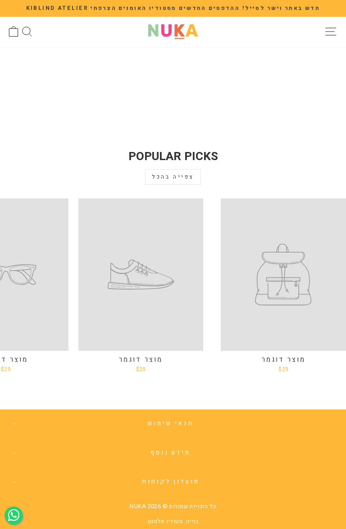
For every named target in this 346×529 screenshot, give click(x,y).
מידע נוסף (171, 452)
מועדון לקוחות (171, 481)
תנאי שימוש (171, 423)
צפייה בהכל (173, 177)
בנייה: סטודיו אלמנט (173, 521)
